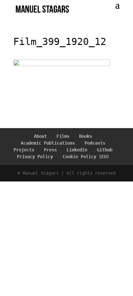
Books (85, 136)
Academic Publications (48, 143)
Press (50, 149)
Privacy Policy (35, 156)
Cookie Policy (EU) (86, 156)
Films (62, 136)
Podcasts (95, 143)
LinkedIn (76, 149)
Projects (24, 149)
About (40, 136)
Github (104, 149)
